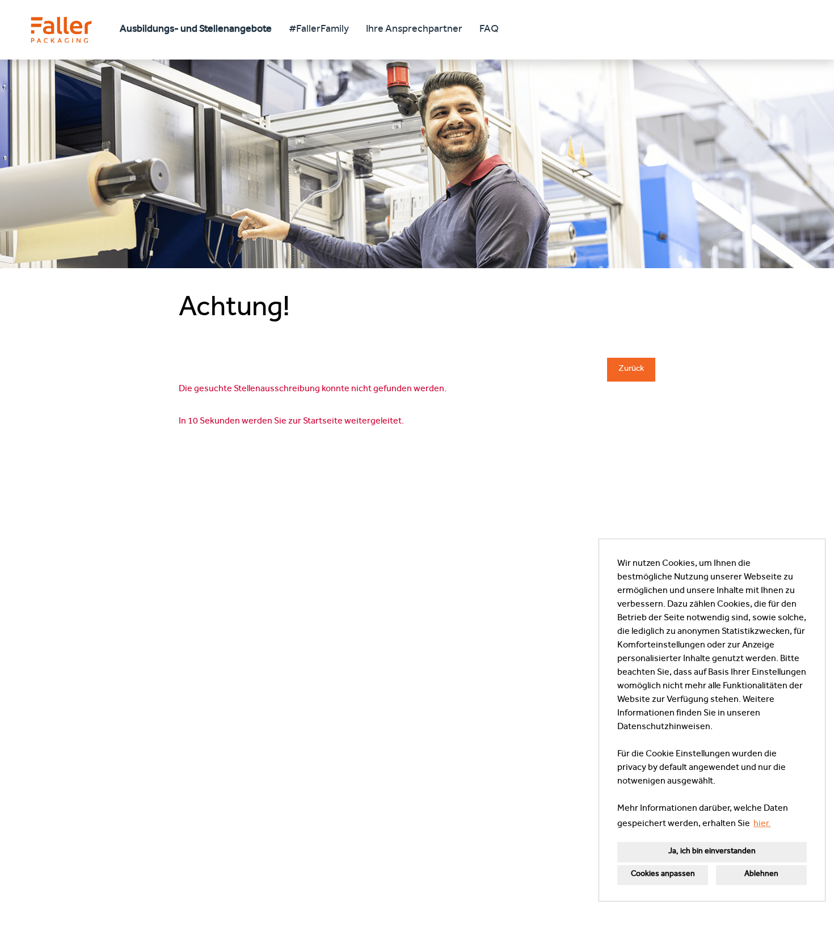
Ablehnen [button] (761, 874)
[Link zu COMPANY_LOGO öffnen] (61, 30)
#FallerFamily (319, 30)
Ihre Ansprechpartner (414, 30)
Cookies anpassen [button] (663, 874)
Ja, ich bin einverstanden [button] (712, 852)
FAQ (489, 30)
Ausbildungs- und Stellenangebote (196, 30)
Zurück (631, 369)
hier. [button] (761, 824)
